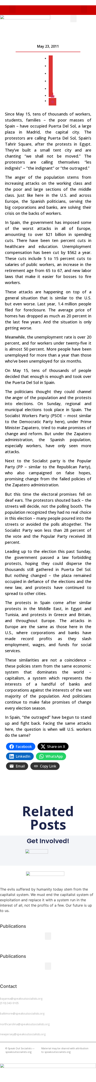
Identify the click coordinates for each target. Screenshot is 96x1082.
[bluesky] (51, 81)
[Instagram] (51, 73)
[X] (51, 58)
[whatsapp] (51, 88)
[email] (51, 95)
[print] (52, 100)
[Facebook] (51, 65)
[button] (12, 9)
